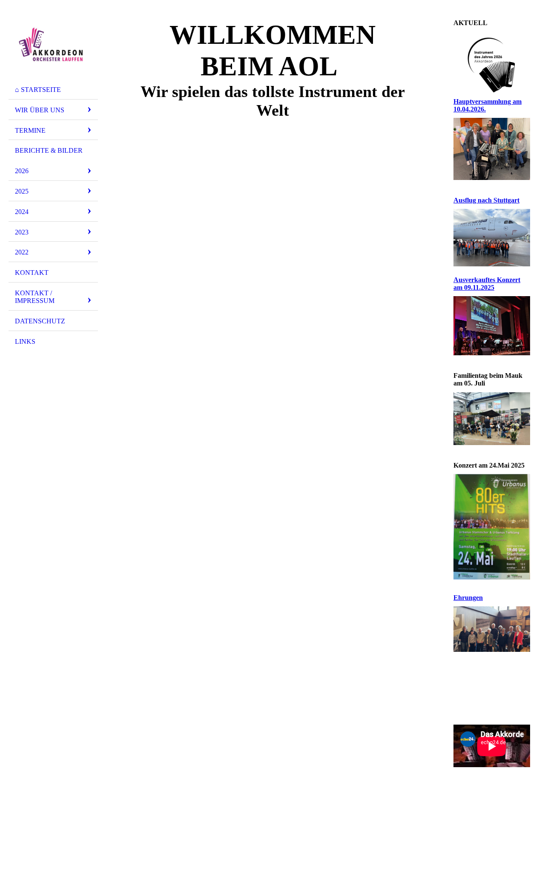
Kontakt (32, 272)
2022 (22, 252)
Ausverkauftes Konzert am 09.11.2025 (486, 283)
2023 (22, 232)
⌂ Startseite (38, 89)
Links (25, 341)
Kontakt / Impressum (34, 296)
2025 (22, 191)
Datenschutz (40, 321)
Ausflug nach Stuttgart (486, 200)
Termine (30, 130)
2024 (22, 211)
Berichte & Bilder (49, 150)
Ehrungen (468, 597)
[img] (53, 44)
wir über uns (39, 110)
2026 (22, 170)
